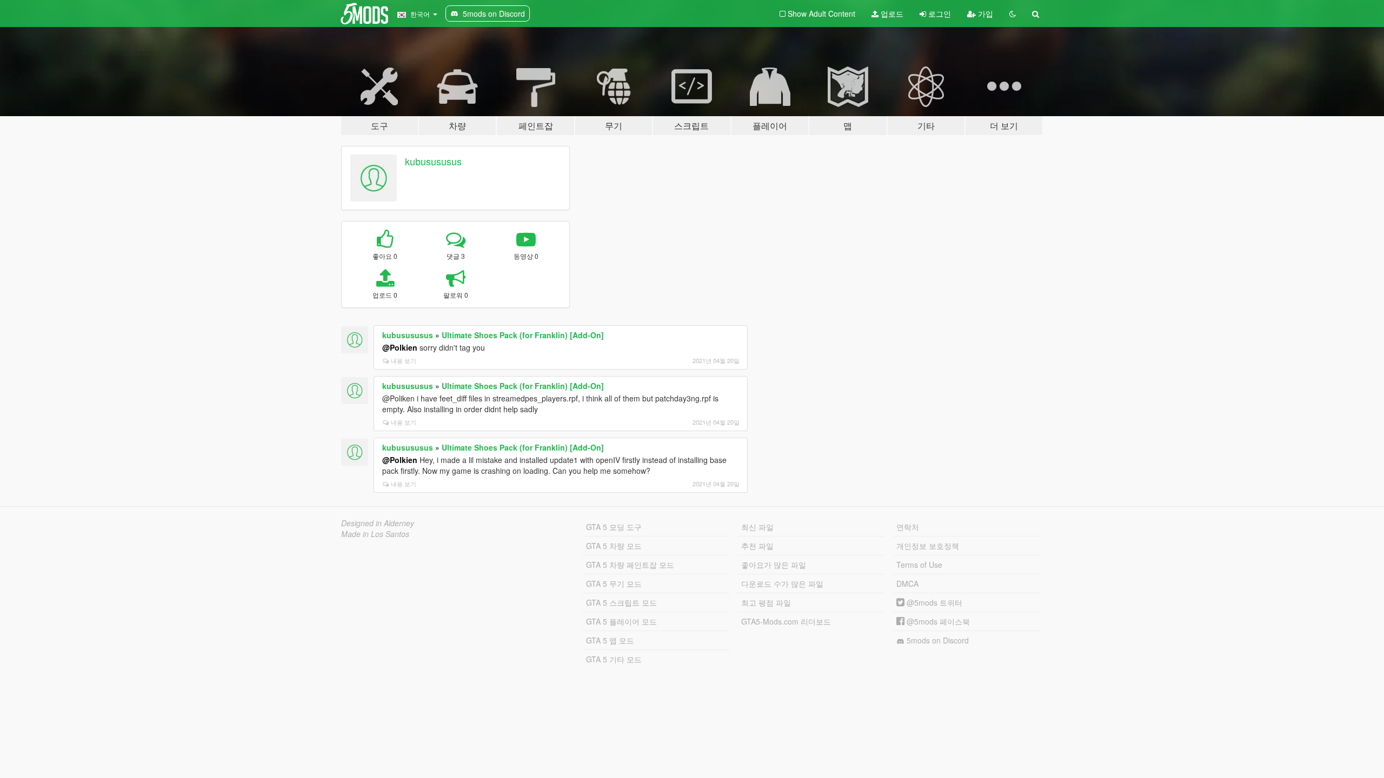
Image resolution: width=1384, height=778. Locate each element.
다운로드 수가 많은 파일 (782, 583)
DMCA (907, 583)
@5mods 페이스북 (937, 621)
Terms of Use (919, 564)
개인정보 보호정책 (927, 545)
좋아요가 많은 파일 (773, 564)
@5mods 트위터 (933, 602)
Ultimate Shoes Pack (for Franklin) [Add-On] (523, 335)
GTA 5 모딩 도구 (614, 526)
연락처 (907, 526)
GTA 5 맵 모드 (610, 640)
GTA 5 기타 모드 (614, 659)
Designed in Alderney (377, 523)
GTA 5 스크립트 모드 (621, 602)
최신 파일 (757, 526)
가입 (984, 13)
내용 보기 (403, 360)
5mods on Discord (936, 640)
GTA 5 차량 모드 (614, 545)
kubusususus (433, 161)
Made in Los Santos (375, 533)
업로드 (891, 13)
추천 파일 (757, 545)
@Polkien (399, 347)
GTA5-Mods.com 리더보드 (786, 621)
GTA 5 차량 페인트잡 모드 (630, 564)
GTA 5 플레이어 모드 (621, 621)
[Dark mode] (1012, 13)
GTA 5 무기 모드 (614, 583)
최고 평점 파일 (766, 602)
